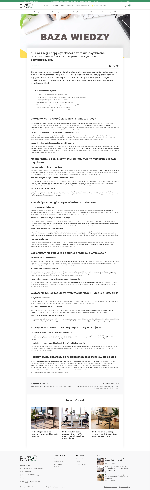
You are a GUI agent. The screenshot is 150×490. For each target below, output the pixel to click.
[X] (114, 66)
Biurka (46, 6)
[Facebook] (110, 66)
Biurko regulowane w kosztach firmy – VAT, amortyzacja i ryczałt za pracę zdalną (117, 468)
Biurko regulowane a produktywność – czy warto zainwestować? (51, 385)
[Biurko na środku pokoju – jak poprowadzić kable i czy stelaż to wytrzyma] (105, 418)
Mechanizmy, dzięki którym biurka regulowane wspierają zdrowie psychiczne (61, 97)
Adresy (78, 461)
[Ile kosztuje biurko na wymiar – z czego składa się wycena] (45, 418)
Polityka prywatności (110, 487)
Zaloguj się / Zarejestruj (125, 6)
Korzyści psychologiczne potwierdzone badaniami (52, 100)
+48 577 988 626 (125, 1)
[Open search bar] (121, 6)
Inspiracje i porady (82, 6)
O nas (55, 459)
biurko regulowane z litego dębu (64, 1)
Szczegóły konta (81, 464)
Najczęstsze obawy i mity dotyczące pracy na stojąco (53, 107)
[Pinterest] (117, 66)
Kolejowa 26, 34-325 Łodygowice (32, 475)
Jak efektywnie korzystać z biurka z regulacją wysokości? (54, 102)
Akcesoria (70, 6)
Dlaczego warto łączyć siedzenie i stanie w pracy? (52, 95)
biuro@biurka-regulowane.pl (30, 1)
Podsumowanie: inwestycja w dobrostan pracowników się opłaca (57, 110)
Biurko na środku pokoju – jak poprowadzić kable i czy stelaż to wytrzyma (116, 476)
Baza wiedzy (47, 12)
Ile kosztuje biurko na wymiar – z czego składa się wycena (116, 459)
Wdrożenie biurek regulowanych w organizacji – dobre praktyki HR (57, 105)
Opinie (96, 6)
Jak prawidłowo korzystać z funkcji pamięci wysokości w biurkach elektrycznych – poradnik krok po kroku (98, 386)
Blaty (62, 6)
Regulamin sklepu (124, 487)
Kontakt (103, 6)
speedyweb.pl (62, 487)
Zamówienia (80, 459)
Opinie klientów (58, 461)
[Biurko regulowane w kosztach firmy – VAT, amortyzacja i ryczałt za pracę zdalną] (75, 418)
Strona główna (38, 12)
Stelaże (56, 6)
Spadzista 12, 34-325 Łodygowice (32, 468)
